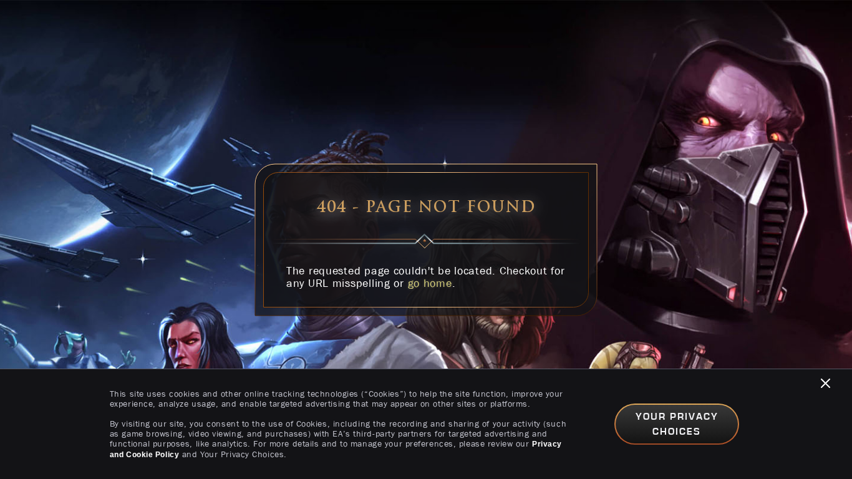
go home (430, 283)
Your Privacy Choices (677, 424)
